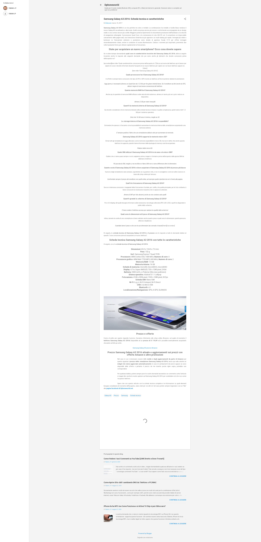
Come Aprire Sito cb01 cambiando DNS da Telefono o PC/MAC (130, 482)
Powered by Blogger (145, 533)
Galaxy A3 (108, 395)
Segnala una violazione (145, 537)
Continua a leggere (177, 476)
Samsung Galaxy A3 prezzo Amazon (145, 348)
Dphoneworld (112, 4)
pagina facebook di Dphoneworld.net (119, 388)
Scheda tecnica (135, 395)
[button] (185, 19)
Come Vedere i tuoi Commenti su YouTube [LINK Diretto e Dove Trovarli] (134, 459)
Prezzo (116, 395)
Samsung (124, 395)
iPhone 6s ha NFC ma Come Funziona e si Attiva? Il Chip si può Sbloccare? (135, 506)
